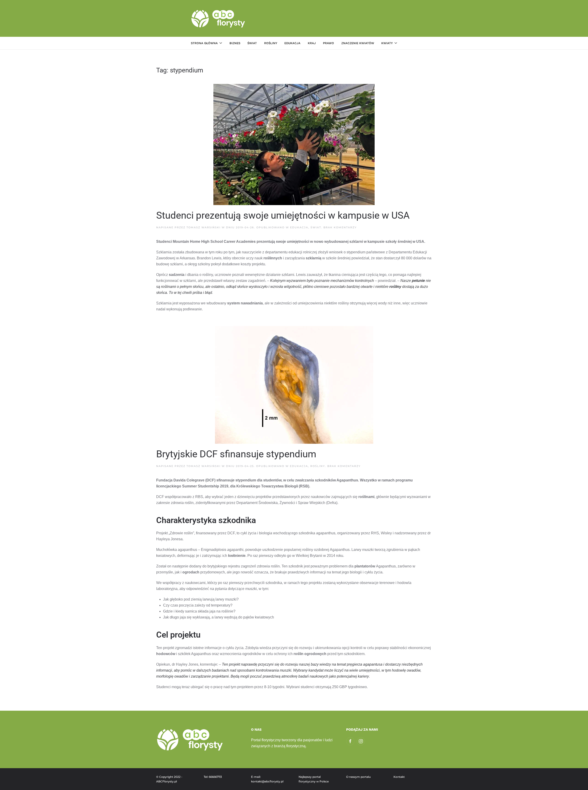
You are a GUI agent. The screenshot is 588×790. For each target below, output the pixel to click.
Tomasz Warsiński (203, 227)
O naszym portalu (358, 777)
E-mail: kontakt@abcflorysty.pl (267, 779)
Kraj (312, 43)
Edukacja (292, 43)
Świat (252, 43)
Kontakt (399, 777)
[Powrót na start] (219, 18)
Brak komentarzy (340, 227)
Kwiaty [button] (387, 43)
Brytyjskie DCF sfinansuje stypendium (236, 454)
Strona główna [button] (204, 43)
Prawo (328, 43)
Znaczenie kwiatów (357, 43)
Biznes (234, 43)
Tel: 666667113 (213, 777)
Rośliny (270, 43)
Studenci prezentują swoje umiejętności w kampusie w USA (283, 215)
